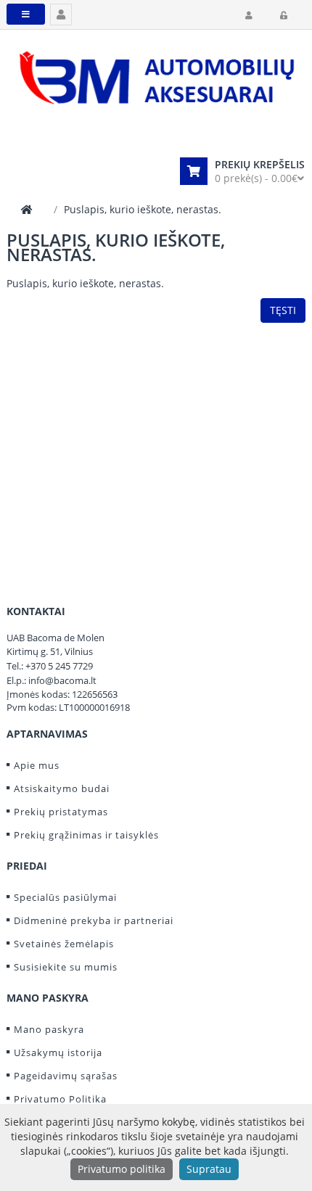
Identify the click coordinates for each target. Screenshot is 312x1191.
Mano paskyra (49, 1029)
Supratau (208, 1169)
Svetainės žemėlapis (64, 943)
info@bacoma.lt (62, 680)
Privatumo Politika (60, 1098)
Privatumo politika (121, 1169)
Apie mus (36, 765)
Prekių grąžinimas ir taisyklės (86, 834)
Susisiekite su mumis (66, 966)
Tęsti (283, 310)
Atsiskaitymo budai (62, 788)
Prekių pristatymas (61, 811)
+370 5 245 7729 (59, 665)
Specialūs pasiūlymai (65, 897)
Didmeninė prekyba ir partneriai (93, 920)
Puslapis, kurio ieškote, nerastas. (142, 209)
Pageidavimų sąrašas (66, 1075)
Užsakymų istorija (58, 1052)
